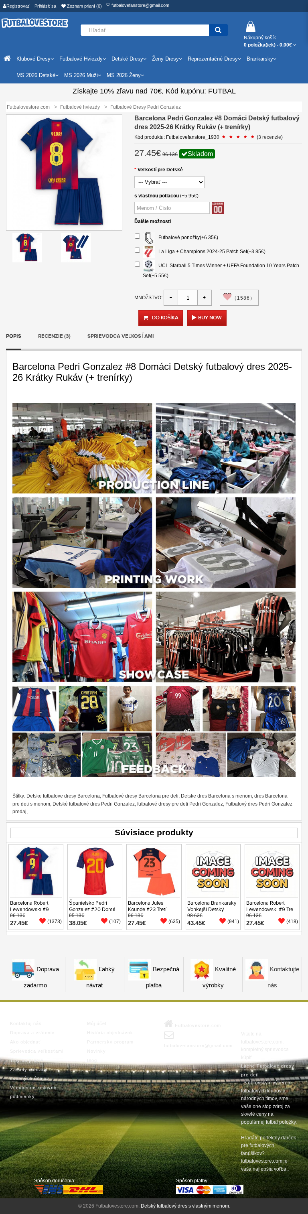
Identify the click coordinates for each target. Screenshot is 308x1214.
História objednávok (110, 1032)
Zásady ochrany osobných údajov (29, 1074)
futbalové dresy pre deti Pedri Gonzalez (180, 804)
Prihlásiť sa (45, 6)
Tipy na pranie (26, 1060)
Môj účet (97, 1023)
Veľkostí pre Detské (160, 170)
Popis (13, 336)
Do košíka (165, 318)
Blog (92, 1060)
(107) (115, 921)
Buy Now (210, 318)
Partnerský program (110, 1041)
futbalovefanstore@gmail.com (139, 5)
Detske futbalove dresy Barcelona (63, 796)
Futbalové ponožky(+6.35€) (186, 237)
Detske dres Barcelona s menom (216, 796)
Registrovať (17, 6)
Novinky (96, 1051)
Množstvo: (148, 297)
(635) (174, 921)
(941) (233, 921)
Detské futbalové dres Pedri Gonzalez (94, 804)
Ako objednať (25, 1041)
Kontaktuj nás (26, 1023)
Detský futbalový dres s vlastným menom (185, 1206)
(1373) (54, 921)
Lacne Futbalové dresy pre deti (267, 1070)
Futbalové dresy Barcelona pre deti (140, 796)
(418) (292, 921)
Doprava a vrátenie (32, 1032)
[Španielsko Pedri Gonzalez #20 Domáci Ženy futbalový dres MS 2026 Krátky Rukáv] (95, 871)
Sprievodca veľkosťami (120, 336)
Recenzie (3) (54, 336)
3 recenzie (269, 137)
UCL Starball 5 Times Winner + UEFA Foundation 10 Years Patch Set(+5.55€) (221, 270)
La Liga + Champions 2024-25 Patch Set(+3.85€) (210, 251)
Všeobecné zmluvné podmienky (33, 1092)
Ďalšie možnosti (152, 221)
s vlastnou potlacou (156, 196)
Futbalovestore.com (197, 1025)
